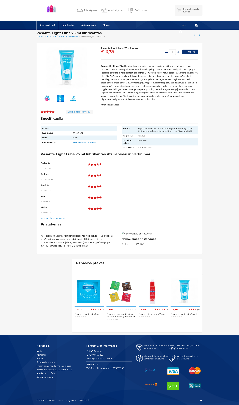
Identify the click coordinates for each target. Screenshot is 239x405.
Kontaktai (41, 355)
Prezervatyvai (47, 25)
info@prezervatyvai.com (101, 358)
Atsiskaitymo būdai (46, 373)
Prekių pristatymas (46, 362)
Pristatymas (90, 10)
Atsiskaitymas (116, 10)
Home (39, 36)
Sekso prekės (88, 25)
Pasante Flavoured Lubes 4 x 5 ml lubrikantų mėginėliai (120, 317)
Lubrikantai (68, 25)
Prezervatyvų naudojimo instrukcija (54, 366)
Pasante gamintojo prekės (84, 142)
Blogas (106, 25)
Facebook (93, 364)
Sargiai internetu (45, 377)
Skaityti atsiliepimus (79, 112)
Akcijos (40, 351)
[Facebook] (196, 25)
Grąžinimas (141, 10)
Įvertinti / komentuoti (53, 218)
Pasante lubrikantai (68, 36)
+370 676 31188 (96, 355)
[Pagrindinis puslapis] (51, 10)
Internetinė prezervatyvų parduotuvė (54, 369)
